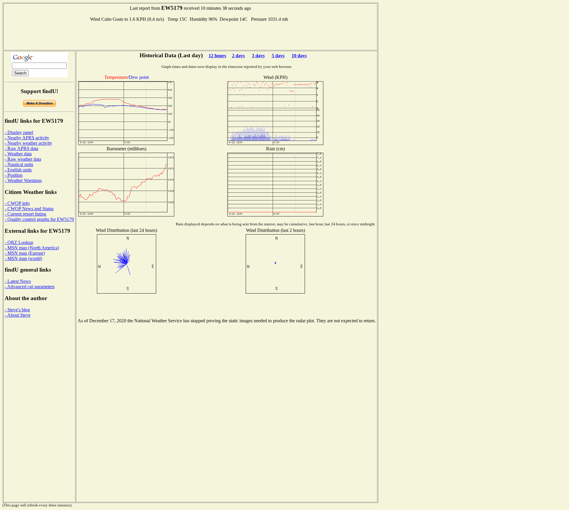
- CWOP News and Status (29, 208)
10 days (299, 55)
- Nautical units (19, 164)
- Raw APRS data (21, 148)
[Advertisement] (190, 35)
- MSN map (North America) (32, 247)
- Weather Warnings (23, 180)
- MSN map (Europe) (25, 253)
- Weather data (18, 153)
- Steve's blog (17, 309)
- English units (18, 169)
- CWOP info (17, 203)
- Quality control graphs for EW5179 (39, 219)
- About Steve (18, 315)
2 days (238, 55)
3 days (258, 55)
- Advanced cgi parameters (30, 286)
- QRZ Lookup (19, 242)
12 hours (217, 55)
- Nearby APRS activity (27, 137)
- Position (14, 175)
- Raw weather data (23, 159)
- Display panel (19, 132)
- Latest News (18, 281)
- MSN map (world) (23, 258)
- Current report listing (25, 213)
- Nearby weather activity (28, 143)
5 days (278, 55)
